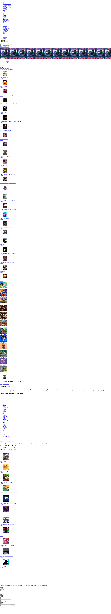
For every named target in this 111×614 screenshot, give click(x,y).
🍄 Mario (4, 16)
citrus (4, 406)
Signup (2, 602)
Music (6, 373)
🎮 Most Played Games (7, 5)
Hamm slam (5, 418)
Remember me (4, 593)
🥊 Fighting (5, 26)
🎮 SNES (4, 21)
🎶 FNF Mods (5, 30)
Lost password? (3, 591)
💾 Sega (4, 17)
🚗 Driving (5, 25)
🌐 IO (4, 32)
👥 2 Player (5, 8)
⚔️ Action (5, 34)
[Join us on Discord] (4, 47)
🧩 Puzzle (5, 23)
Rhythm (8, 373)
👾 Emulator (5, 12)
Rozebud (4, 419)
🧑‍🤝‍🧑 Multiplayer (5, 29)
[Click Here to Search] (11, 44)
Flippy (4, 428)
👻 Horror (5, 31)
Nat (3, 408)
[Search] (0, 43)
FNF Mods (2, 373)
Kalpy (4, 417)
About (1, 585)
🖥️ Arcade (5, 10)
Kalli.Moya (5, 411)
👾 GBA (4, 18)
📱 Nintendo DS (6, 19)
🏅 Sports (4, 38)
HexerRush (5, 409)
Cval (4, 437)
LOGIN (2, 594)
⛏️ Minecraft (5, 36)
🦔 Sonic (4, 15)
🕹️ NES (4, 22)
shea (3, 438)
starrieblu (4, 415)
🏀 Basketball (5, 33)
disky (4, 424)
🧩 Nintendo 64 (6, 20)
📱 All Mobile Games (7, 4)
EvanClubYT (5, 407)
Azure (4, 410)
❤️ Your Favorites (6, 6)
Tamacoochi (5, 398)
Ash (3, 429)
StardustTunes (5, 420)
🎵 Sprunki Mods (6, 28)
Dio (3, 404)
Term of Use (24, 585)
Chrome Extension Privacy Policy (15, 585)
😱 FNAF (5, 27)
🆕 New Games (6, 2)
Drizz (4, 401)
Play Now (2, 58)
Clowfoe (4, 430)
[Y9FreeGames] (4, 41)
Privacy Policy (6, 585)
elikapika (4, 405)
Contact (29, 585)
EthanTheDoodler (6, 436)
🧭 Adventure (5, 11)
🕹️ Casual (5, 9)
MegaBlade (5, 416)
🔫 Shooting (5, 37)
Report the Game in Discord (5, 612)
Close (2, 587)
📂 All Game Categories (7, 7)
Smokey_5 (5, 427)
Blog (32, 585)
